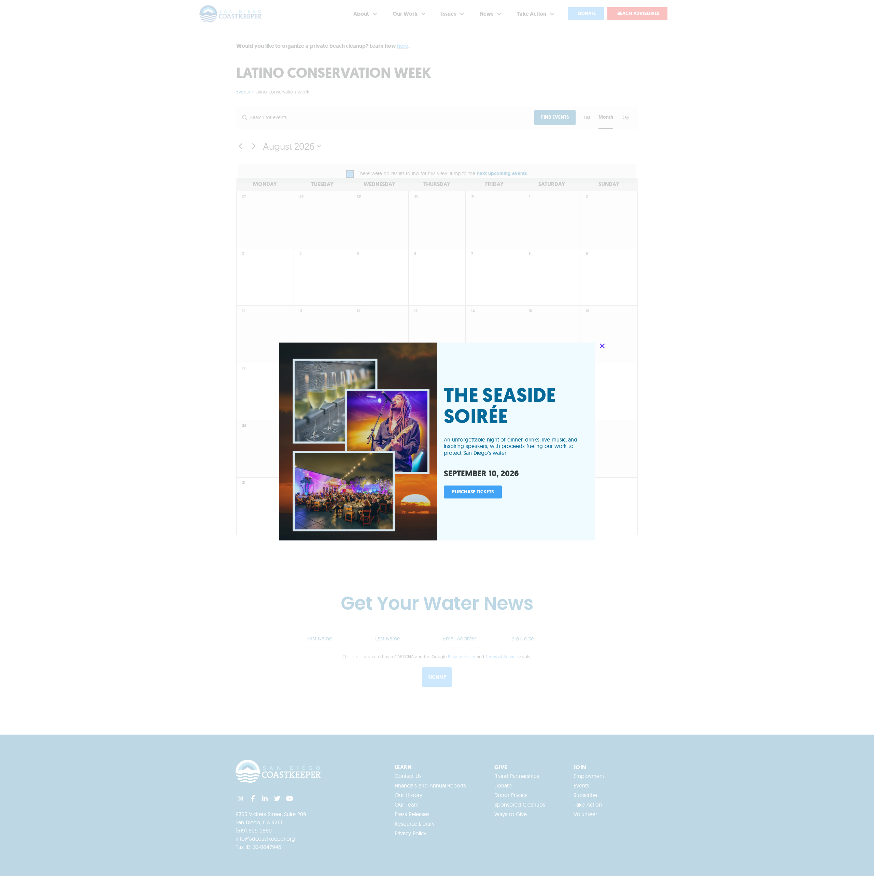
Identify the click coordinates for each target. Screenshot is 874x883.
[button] (602, 346)
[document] (437, 441)
